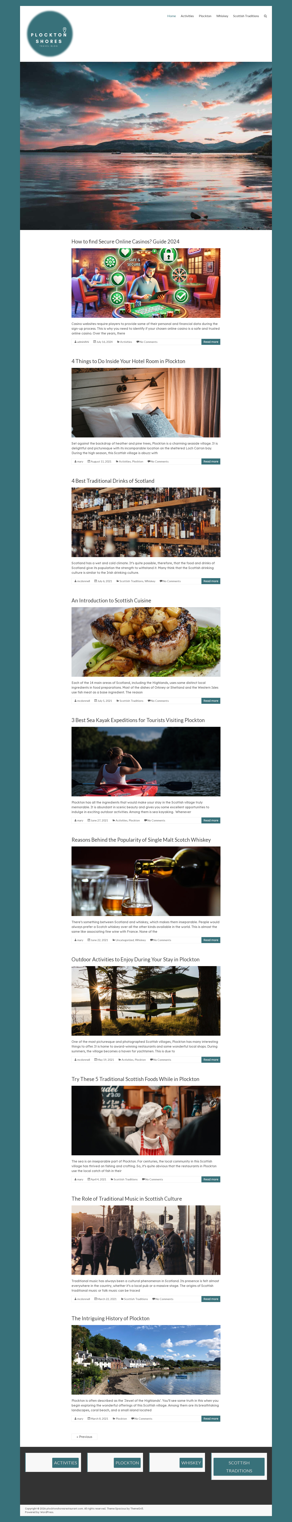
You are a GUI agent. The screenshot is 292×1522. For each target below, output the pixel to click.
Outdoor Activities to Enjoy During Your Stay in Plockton (136, 959)
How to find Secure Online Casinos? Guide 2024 (125, 241)
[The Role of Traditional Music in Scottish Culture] (146, 1207)
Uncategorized (125, 940)
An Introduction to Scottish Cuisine (111, 600)
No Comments (149, 341)
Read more (210, 342)
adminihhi (83, 341)
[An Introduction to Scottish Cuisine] (146, 609)
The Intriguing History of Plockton (111, 1318)
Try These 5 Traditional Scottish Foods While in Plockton (135, 1079)
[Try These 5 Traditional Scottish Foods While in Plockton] (146, 1088)
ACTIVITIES (65, 1462)
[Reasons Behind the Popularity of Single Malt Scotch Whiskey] (146, 848)
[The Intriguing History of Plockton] (146, 1327)
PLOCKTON (127, 1462)
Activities (187, 16)
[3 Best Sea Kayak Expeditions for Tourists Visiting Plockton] (146, 729)
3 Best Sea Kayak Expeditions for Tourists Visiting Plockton (138, 720)
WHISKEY (191, 1462)
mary (80, 461)
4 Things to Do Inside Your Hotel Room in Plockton (128, 361)
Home (171, 16)
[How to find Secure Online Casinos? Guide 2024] (146, 250)
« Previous (84, 1437)
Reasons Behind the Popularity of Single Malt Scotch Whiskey (141, 840)
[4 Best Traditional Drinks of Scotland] (146, 489)
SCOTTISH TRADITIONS (239, 1466)
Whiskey (222, 16)
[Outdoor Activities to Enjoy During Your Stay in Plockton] (146, 968)
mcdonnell (83, 581)
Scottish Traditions (246, 16)
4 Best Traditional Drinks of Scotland (113, 481)
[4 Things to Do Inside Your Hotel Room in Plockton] (146, 370)
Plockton (205, 16)
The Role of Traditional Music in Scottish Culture (127, 1198)
